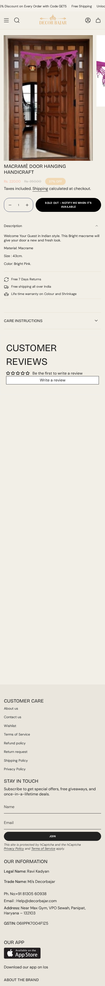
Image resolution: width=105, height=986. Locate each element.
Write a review (52, 380)
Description (13, 226)
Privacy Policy (15, 769)
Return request (15, 751)
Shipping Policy (16, 760)
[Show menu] (6, 20)
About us (11, 708)
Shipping (40, 188)
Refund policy (15, 743)
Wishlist (10, 726)
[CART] (98, 20)
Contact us (12, 717)
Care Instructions (23, 320)
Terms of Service (17, 734)
